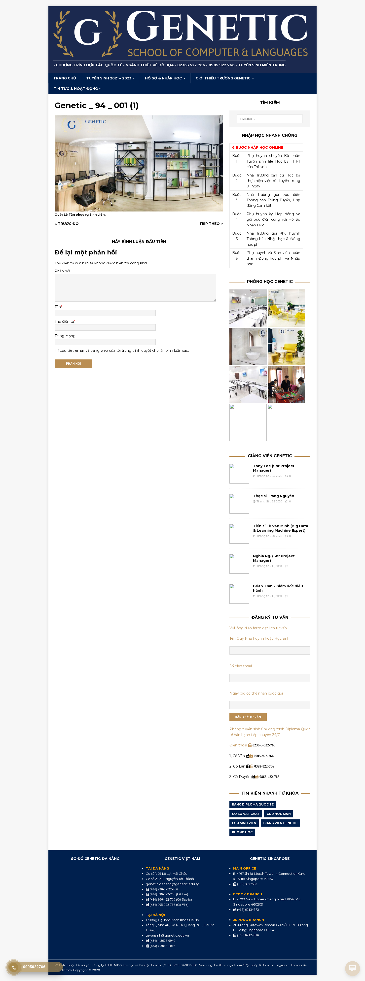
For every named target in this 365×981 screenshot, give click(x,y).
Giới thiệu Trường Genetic (223, 78)
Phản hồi (62, 271)
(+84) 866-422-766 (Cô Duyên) (170, 899)
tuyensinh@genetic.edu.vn (167, 935)
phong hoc (242, 832)
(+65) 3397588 (246, 884)
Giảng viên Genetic (270, 456)
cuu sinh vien (244, 823)
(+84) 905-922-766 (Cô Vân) (168, 904)
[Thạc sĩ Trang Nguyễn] (239, 511)
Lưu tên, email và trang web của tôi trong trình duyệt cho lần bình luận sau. (124, 350)
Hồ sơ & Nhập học (163, 78)
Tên (58, 307)
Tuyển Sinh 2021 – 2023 (108, 78)
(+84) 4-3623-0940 (162, 940)
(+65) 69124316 (247, 935)
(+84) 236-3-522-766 (163, 889)
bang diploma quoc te (253, 804)
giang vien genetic (280, 823)
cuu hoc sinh (279, 814)
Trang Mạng (65, 336)
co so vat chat (246, 814)
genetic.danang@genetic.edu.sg (172, 884)
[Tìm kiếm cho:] (269, 118)
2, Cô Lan (237, 766)
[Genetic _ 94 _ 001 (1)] (139, 209)
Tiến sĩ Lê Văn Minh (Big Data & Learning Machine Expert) (280, 528)
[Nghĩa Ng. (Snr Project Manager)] (239, 571)
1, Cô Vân (237, 756)
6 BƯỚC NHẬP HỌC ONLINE (257, 147)
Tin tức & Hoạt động (76, 88)
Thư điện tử (64, 321)
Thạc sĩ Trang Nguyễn (273, 496)
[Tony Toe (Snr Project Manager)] (239, 481)
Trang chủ (64, 78)
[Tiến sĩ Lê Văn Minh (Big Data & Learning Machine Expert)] (239, 541)
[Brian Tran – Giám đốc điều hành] (239, 601)
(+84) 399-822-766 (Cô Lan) (168, 894)
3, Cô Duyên (240, 776)
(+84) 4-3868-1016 (162, 945)
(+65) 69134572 (247, 909)
